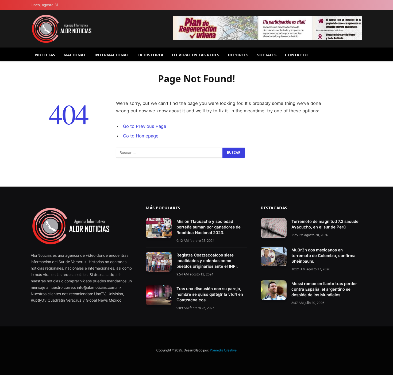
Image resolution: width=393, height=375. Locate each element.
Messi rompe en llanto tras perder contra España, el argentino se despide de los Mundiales (324, 289)
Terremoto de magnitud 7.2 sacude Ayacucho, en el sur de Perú (325, 224)
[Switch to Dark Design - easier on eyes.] (359, 5)
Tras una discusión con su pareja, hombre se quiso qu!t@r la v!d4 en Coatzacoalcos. (209, 294)
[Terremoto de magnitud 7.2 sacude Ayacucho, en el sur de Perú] (274, 228)
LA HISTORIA (150, 54)
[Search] (360, 55)
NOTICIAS (45, 54)
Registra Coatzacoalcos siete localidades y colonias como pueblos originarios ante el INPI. (207, 260)
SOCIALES (266, 54)
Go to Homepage (141, 136)
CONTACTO (296, 54)
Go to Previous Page (144, 126)
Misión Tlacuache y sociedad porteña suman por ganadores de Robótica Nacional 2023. (208, 227)
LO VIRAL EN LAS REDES (195, 54)
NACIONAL (75, 54)
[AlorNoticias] (62, 29)
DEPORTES (238, 54)
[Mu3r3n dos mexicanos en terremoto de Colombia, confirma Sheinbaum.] (274, 257)
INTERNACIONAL (111, 54)
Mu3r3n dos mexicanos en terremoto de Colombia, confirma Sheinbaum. (323, 255)
